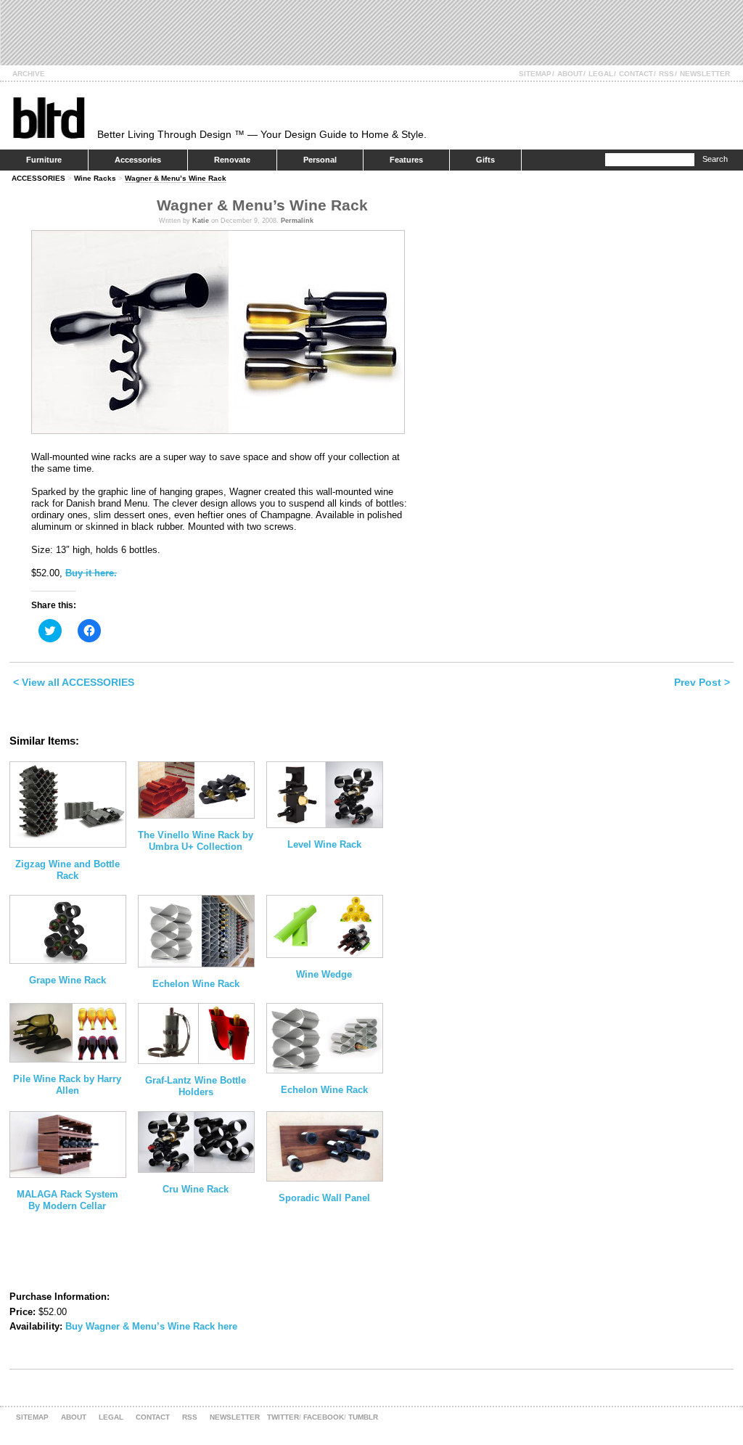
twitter (283, 1417)
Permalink (297, 220)
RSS (666, 74)
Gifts (485, 159)
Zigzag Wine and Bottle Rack (67, 870)
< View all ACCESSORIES (73, 682)
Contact (636, 74)
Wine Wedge (324, 974)
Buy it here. (91, 573)
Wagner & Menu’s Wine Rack (175, 178)
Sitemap (535, 74)
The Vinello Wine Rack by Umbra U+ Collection (195, 841)
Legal (600, 74)
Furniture (44, 159)
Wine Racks (95, 178)
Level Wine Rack (324, 844)
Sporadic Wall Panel (324, 1197)
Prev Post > (702, 682)
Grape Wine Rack (67, 980)
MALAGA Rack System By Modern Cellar (67, 1200)
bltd (48, 117)
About (570, 74)
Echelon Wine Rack (195, 983)
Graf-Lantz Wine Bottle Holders (195, 1086)
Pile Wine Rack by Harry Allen (67, 1084)
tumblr (363, 1417)
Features (406, 159)
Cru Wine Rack (196, 1189)
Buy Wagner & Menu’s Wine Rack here (151, 1326)
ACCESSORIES (38, 178)
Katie (200, 220)
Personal (320, 159)
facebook (323, 1417)
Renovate (232, 159)
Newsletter (705, 74)
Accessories (138, 159)
